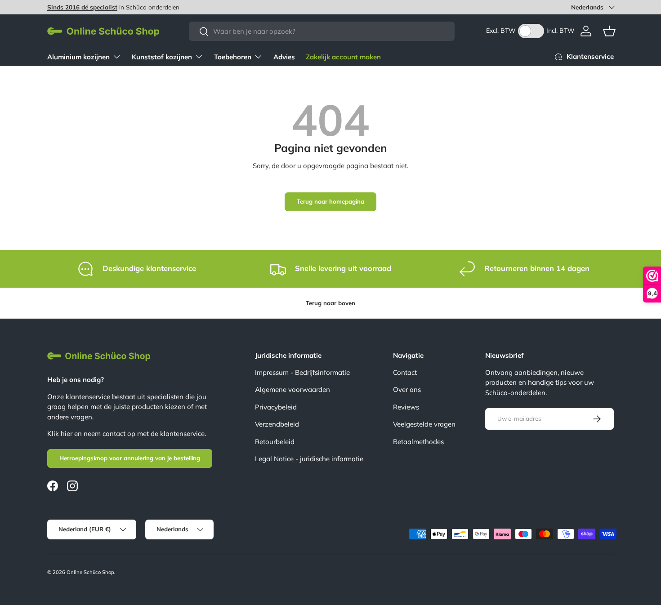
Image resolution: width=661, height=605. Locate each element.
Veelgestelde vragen (424, 424)
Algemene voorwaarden (292, 389)
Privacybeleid (276, 407)
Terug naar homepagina (330, 201)
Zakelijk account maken (343, 57)
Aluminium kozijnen (78, 57)
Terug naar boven (330, 303)
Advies (284, 57)
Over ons (407, 389)
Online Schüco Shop (90, 572)
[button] (609, 31)
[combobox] (322, 31)
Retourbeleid (275, 441)
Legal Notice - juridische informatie (309, 458)
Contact (405, 372)
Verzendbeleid (277, 424)
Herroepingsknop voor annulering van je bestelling (129, 458)
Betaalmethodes (418, 441)
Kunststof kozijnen (162, 57)
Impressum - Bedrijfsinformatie (302, 372)
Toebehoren (232, 57)
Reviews (406, 407)
